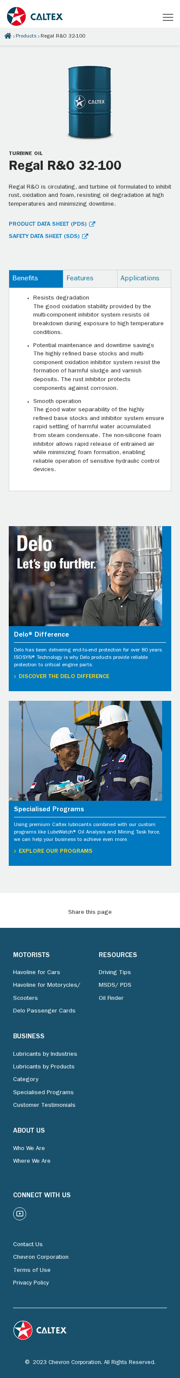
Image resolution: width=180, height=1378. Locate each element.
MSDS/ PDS (115, 985)
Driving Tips (115, 973)
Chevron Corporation (41, 1257)
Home (7, 36)
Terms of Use (32, 1271)
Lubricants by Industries (45, 1054)
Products (26, 36)
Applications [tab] (140, 279)
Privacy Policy (31, 1283)
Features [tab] (79, 279)
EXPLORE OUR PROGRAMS (56, 851)
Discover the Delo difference (64, 677)
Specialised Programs (43, 1093)
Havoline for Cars (36, 973)
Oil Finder (111, 999)
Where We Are (32, 1161)
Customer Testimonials (44, 1105)
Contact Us (28, 1245)
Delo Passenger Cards (44, 1011)
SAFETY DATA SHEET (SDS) (44, 237)
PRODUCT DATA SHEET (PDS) (48, 224)
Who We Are (29, 1149)
